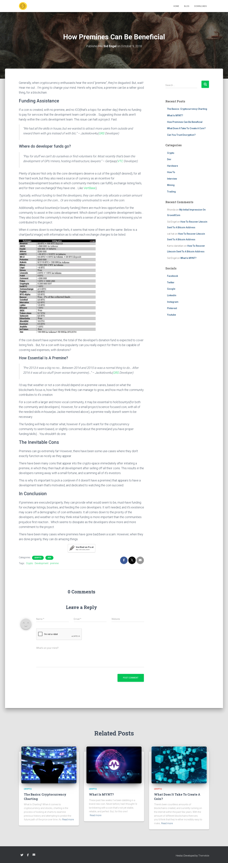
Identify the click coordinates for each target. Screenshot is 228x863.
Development (41, 563)
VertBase (90, 188)
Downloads (200, 6)
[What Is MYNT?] (114, 764)
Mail (34, 855)
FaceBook (27, 855)
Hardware (172, 166)
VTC (120, 161)
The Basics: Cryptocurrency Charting (187, 109)
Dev (49, 558)
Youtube (171, 314)
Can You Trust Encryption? (181, 135)
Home (176, 6)
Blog (186, 6)
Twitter (170, 282)
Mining (171, 185)
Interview (172, 178)
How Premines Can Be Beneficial (184, 122)
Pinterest (172, 308)
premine (54, 563)
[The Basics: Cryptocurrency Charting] (48, 764)
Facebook (172, 276)
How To (171, 172)
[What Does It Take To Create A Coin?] (179, 764)
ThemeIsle (203, 855)
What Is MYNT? (175, 115)
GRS (101, 133)
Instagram (172, 302)
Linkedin (171, 295)
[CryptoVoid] (23, 6)
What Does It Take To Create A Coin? (186, 128)
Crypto (37, 558)
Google (171, 288)
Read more (68, 819)
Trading (171, 191)
